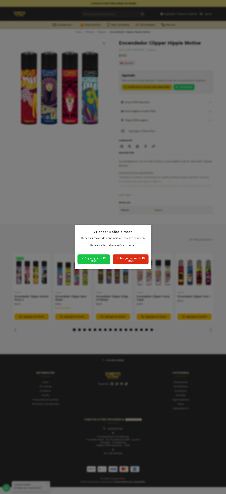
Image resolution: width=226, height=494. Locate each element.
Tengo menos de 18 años (132, 259)
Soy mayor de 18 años (95, 259)
